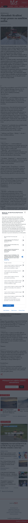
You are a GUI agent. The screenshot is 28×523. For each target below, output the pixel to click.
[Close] (25, 212)
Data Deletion (6, 310)
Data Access (14, 310)
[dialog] (14, 261)
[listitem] (14, 237)
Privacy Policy (22, 310)
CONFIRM (8, 305)
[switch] (23, 240)
